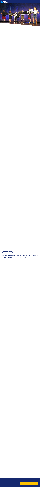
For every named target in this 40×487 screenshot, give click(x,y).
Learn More (4, 483)
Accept (29, 483)
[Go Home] (4, 2)
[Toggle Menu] (38, 1)
